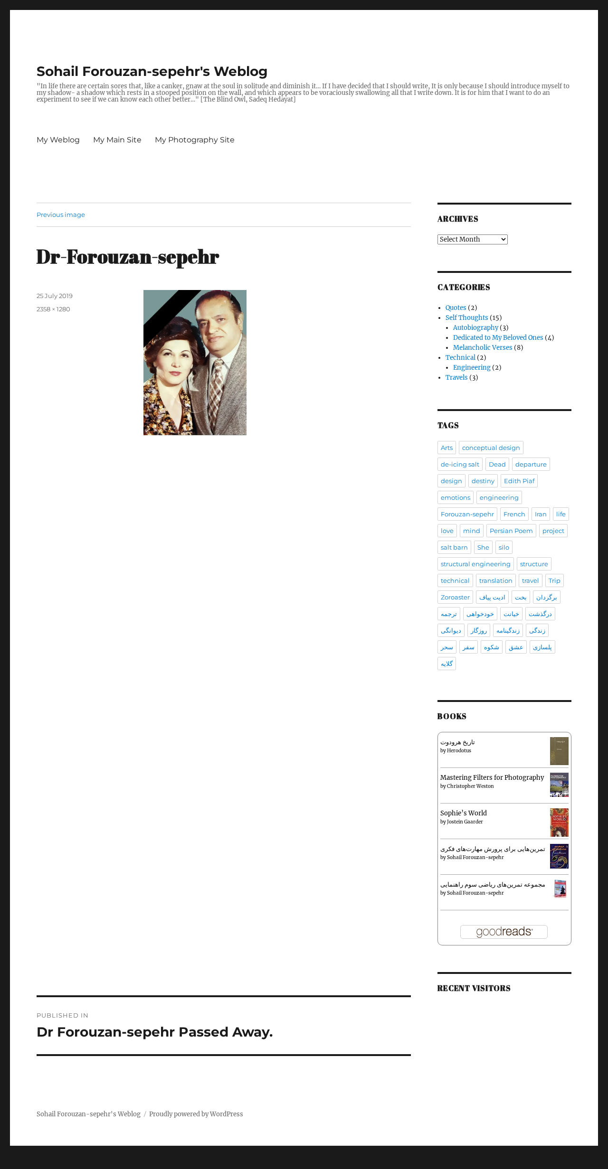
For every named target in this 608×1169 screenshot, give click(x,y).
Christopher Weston (470, 786)
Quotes (456, 308)
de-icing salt (460, 464)
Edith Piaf (519, 481)
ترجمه (449, 613)
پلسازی (542, 647)
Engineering (472, 368)
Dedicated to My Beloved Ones (498, 338)
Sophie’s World (463, 813)
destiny (483, 481)
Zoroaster (455, 597)
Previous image (61, 214)
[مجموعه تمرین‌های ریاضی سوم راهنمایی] (559, 888)
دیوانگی (451, 630)
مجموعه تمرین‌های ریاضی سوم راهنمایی (492, 884)
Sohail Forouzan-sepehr (475, 857)
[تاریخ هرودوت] (559, 751)
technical (455, 580)
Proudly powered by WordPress (196, 1114)
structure (534, 564)
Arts (447, 447)
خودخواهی (480, 613)
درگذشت (540, 613)
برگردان (546, 597)
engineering (499, 497)
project (553, 530)
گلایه (447, 663)
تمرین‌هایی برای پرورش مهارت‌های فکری (492, 849)
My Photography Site (195, 139)
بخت (521, 597)
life (561, 514)
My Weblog (58, 139)
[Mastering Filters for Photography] (559, 784)
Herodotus (459, 751)
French (514, 514)
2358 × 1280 (53, 309)
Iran (541, 514)
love (447, 530)
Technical (460, 358)
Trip (554, 580)
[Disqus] (224, 607)
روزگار (479, 630)
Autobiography (475, 328)
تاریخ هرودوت (457, 742)
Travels (457, 378)
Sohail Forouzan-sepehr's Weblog (152, 71)
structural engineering (476, 564)
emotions (455, 497)
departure (531, 464)
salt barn (454, 547)
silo (504, 547)
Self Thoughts (467, 318)
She (483, 547)
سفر (469, 647)
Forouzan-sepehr (467, 514)
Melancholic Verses (483, 348)
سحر (447, 647)
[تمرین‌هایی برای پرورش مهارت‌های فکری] (559, 856)
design (451, 481)
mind (471, 530)
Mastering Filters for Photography (492, 778)
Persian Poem (511, 530)
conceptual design (491, 447)
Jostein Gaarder (465, 822)
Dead (497, 464)
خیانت (511, 613)
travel (530, 580)
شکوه (491, 647)
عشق (516, 647)
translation (496, 580)
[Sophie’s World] (559, 822)
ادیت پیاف (492, 597)
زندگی (537, 630)
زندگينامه (508, 630)
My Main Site (117, 139)
